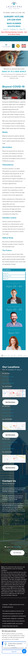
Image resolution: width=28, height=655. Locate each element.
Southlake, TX (14, 29)
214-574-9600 (14, 26)
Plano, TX (22, 29)
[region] (14, 641)
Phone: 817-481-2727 (7, 416)
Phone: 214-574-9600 (8, 449)
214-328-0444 (14, 19)
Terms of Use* (17, 547)
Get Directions (10, 402)
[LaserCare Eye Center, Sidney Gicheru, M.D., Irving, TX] (14, 5)
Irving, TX (5, 29)
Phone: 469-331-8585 (8, 383)
